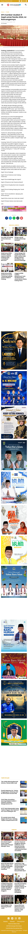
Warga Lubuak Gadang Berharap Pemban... (20, 239)
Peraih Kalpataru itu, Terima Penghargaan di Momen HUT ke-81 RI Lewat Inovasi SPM (9, 792)
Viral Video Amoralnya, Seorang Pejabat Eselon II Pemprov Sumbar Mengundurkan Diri (8, 802)
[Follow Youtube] (26, 1)
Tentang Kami (21, 921)
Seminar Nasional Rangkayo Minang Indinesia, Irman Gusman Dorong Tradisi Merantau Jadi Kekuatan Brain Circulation (21, 846)
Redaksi (5, 921)
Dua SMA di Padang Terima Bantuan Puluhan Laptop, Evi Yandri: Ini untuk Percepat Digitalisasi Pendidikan (20, 888)
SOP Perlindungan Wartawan (14, 926)
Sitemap (12, 921)
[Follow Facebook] (19, 1)
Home (2, 12)
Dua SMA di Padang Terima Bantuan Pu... (7, 239)
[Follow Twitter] (22, 1)
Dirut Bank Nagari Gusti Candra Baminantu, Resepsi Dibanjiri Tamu (7, 844)
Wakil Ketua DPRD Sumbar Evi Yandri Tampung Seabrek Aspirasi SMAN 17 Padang (6, 276)
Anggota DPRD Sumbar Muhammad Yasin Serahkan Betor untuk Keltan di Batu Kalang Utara (21, 277)
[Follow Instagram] (24, 1)
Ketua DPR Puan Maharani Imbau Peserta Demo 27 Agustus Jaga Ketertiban (20, 908)
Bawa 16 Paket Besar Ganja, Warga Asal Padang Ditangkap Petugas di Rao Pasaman (7, 866)
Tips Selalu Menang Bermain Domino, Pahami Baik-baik (9, 782)
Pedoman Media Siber (14, 923)
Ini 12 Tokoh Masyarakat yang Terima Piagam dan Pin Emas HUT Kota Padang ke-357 (10, 810)
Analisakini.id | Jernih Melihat (15, 930)
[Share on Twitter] (10, 218)
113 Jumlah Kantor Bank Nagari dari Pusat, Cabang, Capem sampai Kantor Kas (9, 819)
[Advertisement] (14, 298)
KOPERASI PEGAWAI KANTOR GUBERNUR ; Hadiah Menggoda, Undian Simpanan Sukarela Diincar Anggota (7, 887)
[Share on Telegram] (17, 218)
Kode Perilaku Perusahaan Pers (14, 928)
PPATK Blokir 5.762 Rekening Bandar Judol (6, 906)
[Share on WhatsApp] (14, 218)
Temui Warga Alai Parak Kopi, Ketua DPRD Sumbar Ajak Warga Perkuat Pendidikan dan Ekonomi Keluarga (20, 256)
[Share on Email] (21, 218)
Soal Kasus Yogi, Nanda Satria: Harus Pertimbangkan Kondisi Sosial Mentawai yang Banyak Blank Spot (21, 867)
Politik (7, 12)
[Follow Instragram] (15, 918)
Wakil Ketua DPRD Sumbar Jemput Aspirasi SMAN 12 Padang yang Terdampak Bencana (6, 256)
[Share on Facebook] (6, 218)
